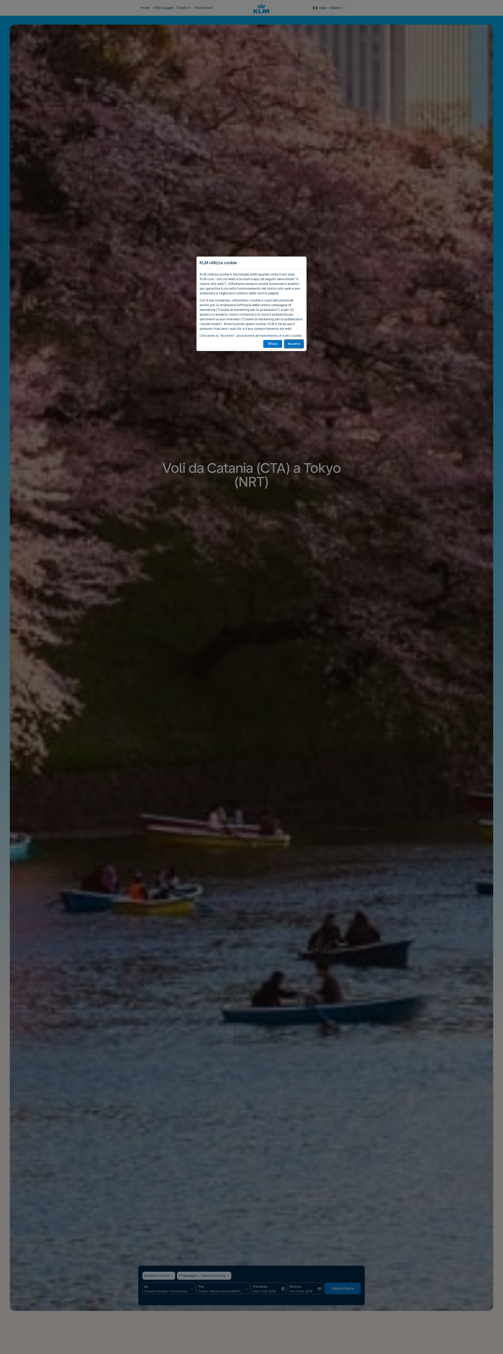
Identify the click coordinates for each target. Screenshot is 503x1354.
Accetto (294, 344)
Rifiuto (273, 344)
